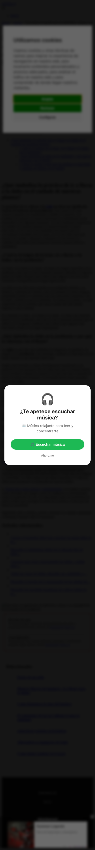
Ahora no (47, 455)
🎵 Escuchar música (47, 444)
